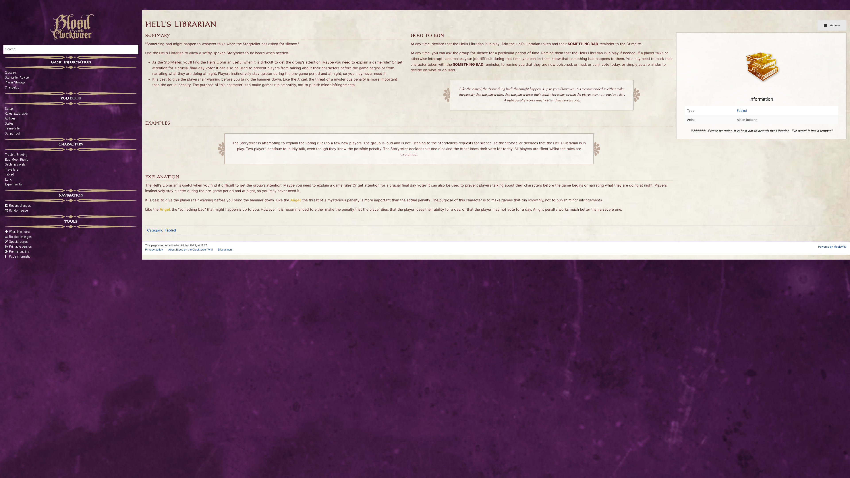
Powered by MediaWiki (832, 246)
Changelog (12, 87)
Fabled (9, 174)
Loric (8, 179)
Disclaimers (225, 249)
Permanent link (19, 252)
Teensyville (12, 128)
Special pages (18, 242)
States (9, 123)
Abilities (10, 118)
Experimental (13, 184)
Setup (9, 109)
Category (154, 230)
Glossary (10, 73)
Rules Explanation (17, 114)
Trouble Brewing (16, 155)
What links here (19, 232)
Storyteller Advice (17, 77)
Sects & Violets (15, 164)
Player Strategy (15, 82)
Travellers (11, 170)
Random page (18, 210)
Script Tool (12, 133)
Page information (20, 256)
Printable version (20, 247)
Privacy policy (154, 249)
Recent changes (20, 206)
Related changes (20, 237)
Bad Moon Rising (16, 160)
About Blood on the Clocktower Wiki (190, 249)
